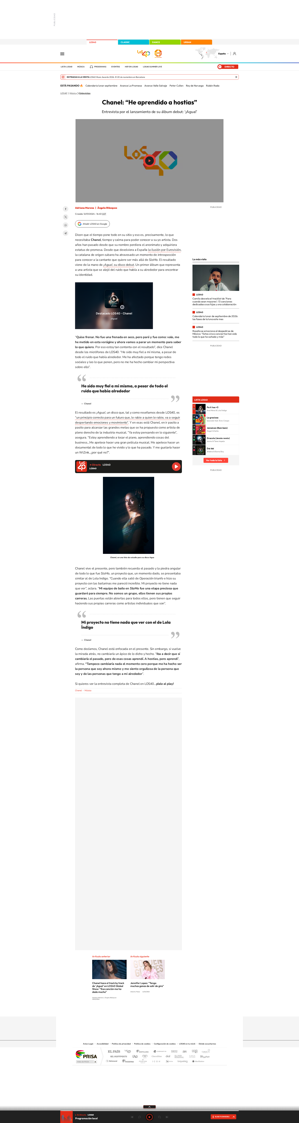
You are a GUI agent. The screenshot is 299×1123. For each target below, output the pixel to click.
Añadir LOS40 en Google (95, 223)
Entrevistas (84, 93)
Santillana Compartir (160, 1052)
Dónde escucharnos (207, 1044)
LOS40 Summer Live (152, 66)
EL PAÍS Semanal (179, 1056)
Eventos (115, 66)
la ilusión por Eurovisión (164, 250)
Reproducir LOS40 (176, 466)
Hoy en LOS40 (131, 66)
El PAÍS (114, 1052)
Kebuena (202, 1056)
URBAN (187, 42)
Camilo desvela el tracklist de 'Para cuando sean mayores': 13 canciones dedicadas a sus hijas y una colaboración (214, 301)
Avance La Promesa (131, 85)
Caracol (204, 1052)
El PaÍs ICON (156, 1060)
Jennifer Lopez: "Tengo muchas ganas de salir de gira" (147, 984)
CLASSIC (125, 42)
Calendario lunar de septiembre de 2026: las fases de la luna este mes (215, 318)
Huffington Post (118, 1056)
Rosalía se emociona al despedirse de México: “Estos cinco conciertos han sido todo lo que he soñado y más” (214, 333)
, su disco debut (118, 265)
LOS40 (92, 42)
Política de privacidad (121, 1044)
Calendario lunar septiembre (101, 85)
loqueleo (183, 1060)
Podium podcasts (142, 1060)
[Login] (234, 53)
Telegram (65, 233)
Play (149, 1117)
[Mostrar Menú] (64, 54)
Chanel (78, 690)
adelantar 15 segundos (159, 1117)
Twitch (161, 1010)
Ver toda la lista (214, 460)
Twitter (65, 217)
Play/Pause (149, 160)
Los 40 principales (129, 1052)
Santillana (143, 1052)
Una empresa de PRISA (86, 1054)
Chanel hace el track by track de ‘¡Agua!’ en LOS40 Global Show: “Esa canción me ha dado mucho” (108, 987)
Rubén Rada (212, 85)
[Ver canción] (201, 409)
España (222, 53)
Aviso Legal (88, 1044)
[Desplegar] (149, 1106)
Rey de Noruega (195, 85)
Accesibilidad (102, 1044)
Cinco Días (156, 1056)
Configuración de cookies (165, 1044)
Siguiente (167, 1117)
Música (81, 66)
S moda (169, 1060)
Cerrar (236, 77)
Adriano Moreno (84, 207)
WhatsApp (65, 225)
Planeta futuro (191, 1056)
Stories (168, 1010)
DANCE (156, 42)
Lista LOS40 (66, 66)
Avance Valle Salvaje (155, 85)
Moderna (127, 1060)
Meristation (198, 1060)
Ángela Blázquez (107, 207)
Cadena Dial (168, 1056)
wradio (144, 1056)
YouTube (143, 1010)
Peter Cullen (176, 85)
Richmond (112, 1060)
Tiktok (137, 1010)
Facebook (65, 209)
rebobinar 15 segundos (139, 1117)
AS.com (183, 1052)
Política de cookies (142, 1044)
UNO (135, 1056)
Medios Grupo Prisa (86, 1062)
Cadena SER (173, 1052)
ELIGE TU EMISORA (222, 1117)
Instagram (130, 1010)
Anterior (132, 1117)
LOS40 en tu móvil (187, 1044)
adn (193, 1052)
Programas (100, 66)
